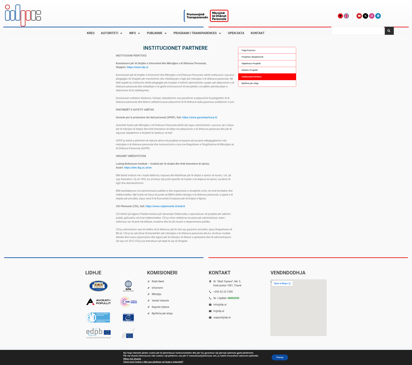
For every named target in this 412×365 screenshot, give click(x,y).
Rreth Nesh (158, 281)
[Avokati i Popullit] (98, 302)
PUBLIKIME (154, 33)
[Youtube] (359, 16)
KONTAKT (258, 33)
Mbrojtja (156, 294)
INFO (132, 33)
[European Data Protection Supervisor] (128, 333)
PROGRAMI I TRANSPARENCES (195, 33)
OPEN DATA (236, 33)
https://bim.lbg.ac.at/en (138, 167)
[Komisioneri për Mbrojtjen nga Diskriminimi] (98, 317)
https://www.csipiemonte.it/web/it (165, 206)
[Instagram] (372, 16)
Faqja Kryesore (248, 50)
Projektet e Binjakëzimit (252, 57)
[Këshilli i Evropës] (128, 317)
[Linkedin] (378, 16)
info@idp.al (219, 304)
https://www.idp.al (137, 67)
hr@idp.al (218, 311)
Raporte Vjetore (160, 307)
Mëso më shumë (132, 358)
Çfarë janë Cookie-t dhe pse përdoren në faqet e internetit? (153, 361)
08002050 (233, 298)
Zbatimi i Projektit (250, 70)
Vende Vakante (160, 300)
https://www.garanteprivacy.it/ (199, 117)
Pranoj (279, 357)
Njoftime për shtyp (250, 83)
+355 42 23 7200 (223, 291)
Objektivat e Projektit (251, 63)
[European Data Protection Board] (98, 333)
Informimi (157, 287)
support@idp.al (222, 317)
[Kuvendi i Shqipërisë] (98, 286)
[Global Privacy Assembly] (128, 286)
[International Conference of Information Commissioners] (128, 301)
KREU (90, 33)
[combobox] (357, 31)
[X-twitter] (365, 16)
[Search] (389, 31)
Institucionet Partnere (252, 76)
